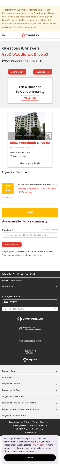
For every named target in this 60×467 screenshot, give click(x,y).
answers (7, 197)
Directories (7, 377)
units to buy (17, 72)
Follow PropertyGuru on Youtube (22, 274)
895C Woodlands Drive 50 (25, 54)
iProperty (30, 360)
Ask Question (30, 98)
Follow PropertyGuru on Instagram (18, 274)
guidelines (37, 255)
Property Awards (30, 328)
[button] (55, 280)
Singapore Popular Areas (14, 415)
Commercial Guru (30, 319)
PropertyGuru (8, 371)
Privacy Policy (38, 445)
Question (6, 230)
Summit (30, 340)
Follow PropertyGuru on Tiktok (34, 274)
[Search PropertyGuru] (55, 309)
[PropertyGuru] (30, 35)
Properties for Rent (11, 390)
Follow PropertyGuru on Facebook (13, 274)
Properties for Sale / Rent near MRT (19, 402)
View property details (30, 163)
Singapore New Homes (13, 396)
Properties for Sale (11, 383)
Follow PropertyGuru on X (31, 274)
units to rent (42, 72)
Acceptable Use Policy (19, 422)
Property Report (30, 351)
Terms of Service (40, 422)
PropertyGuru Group (12, 280)
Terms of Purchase (38, 426)
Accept (30, 457)
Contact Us (7, 286)
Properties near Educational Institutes (20, 409)
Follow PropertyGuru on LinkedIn (27, 274)
